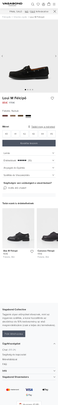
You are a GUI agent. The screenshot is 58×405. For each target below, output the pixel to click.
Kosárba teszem (29, 143)
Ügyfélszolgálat (11, 343)
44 (44, 134)
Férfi (32, 11)
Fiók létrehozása (14, 333)
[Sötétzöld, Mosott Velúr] (20, 115)
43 (35, 134)
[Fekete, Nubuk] (28, 115)
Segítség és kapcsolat (14, 354)
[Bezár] (54, 11)
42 (26, 134)
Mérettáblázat (9, 359)
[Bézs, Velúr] (12, 115)
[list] (29, 233)
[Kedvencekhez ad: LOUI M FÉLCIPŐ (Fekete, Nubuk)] (52, 98)
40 (7, 134)
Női (26, 11)
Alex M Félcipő (10, 250)
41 (16, 134)
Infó (4, 370)
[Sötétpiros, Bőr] (5, 115)
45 (53, 134)
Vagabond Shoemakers (15, 377)
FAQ (4, 364)
